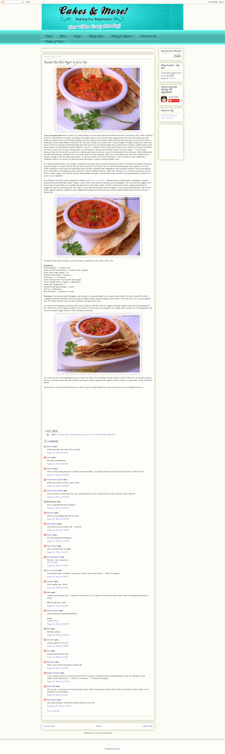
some (125, 171)
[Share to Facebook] (54, 431)
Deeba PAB (50, 686)
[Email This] (46, 431)
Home (49, 36)
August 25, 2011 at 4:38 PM (57, 577)
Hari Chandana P (53, 557)
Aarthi (48, 458)
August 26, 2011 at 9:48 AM (57, 668)
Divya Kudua (51, 700)
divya (48, 651)
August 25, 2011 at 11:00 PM (58, 635)
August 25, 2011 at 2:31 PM (57, 566)
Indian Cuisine (52, 562)
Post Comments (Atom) (103, 733)
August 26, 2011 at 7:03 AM (57, 657)
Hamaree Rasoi (52, 611)
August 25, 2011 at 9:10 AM (57, 453)
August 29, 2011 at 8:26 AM (57, 695)
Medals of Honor (54, 42)
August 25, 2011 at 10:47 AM (58, 508)
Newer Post (49, 726)
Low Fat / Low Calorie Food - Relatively (100, 435)
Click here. (172, 78)
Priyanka (49, 581)
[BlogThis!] (49, 431)
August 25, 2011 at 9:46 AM (57, 464)
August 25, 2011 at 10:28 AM (58, 486)
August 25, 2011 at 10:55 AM (58, 519)
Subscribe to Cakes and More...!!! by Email (169, 117)
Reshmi (49, 535)
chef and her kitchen (54, 480)
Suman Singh (51, 570)
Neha (48, 629)
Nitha (48, 592)
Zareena (49, 446)
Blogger (117, 749)
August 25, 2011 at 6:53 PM (57, 588)
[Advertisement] (169, 141)
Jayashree (50, 662)
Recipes (77, 36)
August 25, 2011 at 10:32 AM (58, 497)
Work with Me (148, 36)
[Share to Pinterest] (56, 431)
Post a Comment (53, 711)
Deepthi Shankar (53, 673)
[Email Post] (47, 435)
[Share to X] (51, 431)
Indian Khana (51, 524)
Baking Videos (96, 36)
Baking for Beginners (121, 36)
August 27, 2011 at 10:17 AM (58, 682)
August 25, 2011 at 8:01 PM (57, 606)
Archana (49, 469)
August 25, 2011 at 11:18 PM (58, 646)
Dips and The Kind (77, 435)
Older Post (148, 726)
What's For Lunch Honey (96, 180)
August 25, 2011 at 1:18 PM (57, 552)
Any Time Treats (63, 435)
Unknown (50, 513)
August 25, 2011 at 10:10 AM (58, 475)
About (63, 36)
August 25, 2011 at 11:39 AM (58, 530)
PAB (56, 180)
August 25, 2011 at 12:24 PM (58, 541)
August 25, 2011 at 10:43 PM (58, 624)
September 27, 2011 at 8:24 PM (59, 706)
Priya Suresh (51, 546)
